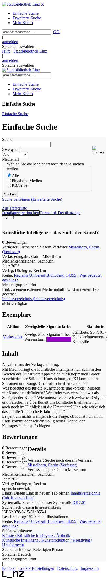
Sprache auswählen (18, 46)
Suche (7, 139)
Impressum (89, 568)
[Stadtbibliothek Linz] (21, 4)
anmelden (10, 41)
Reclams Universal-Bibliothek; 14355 (45, 275)
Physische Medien (27, 180)
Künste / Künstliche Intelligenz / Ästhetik (36, 535)
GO (56, 32)
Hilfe (6, 51)
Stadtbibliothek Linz (30, 51)
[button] (99, 150)
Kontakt (8, 568)
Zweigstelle (11, 149)
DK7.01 (79, 502)
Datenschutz (67, 568)
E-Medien (20, 186)
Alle (15, 175)
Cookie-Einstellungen (36, 568)
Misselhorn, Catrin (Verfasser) (52, 465)
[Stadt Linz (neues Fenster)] (13, 577)
